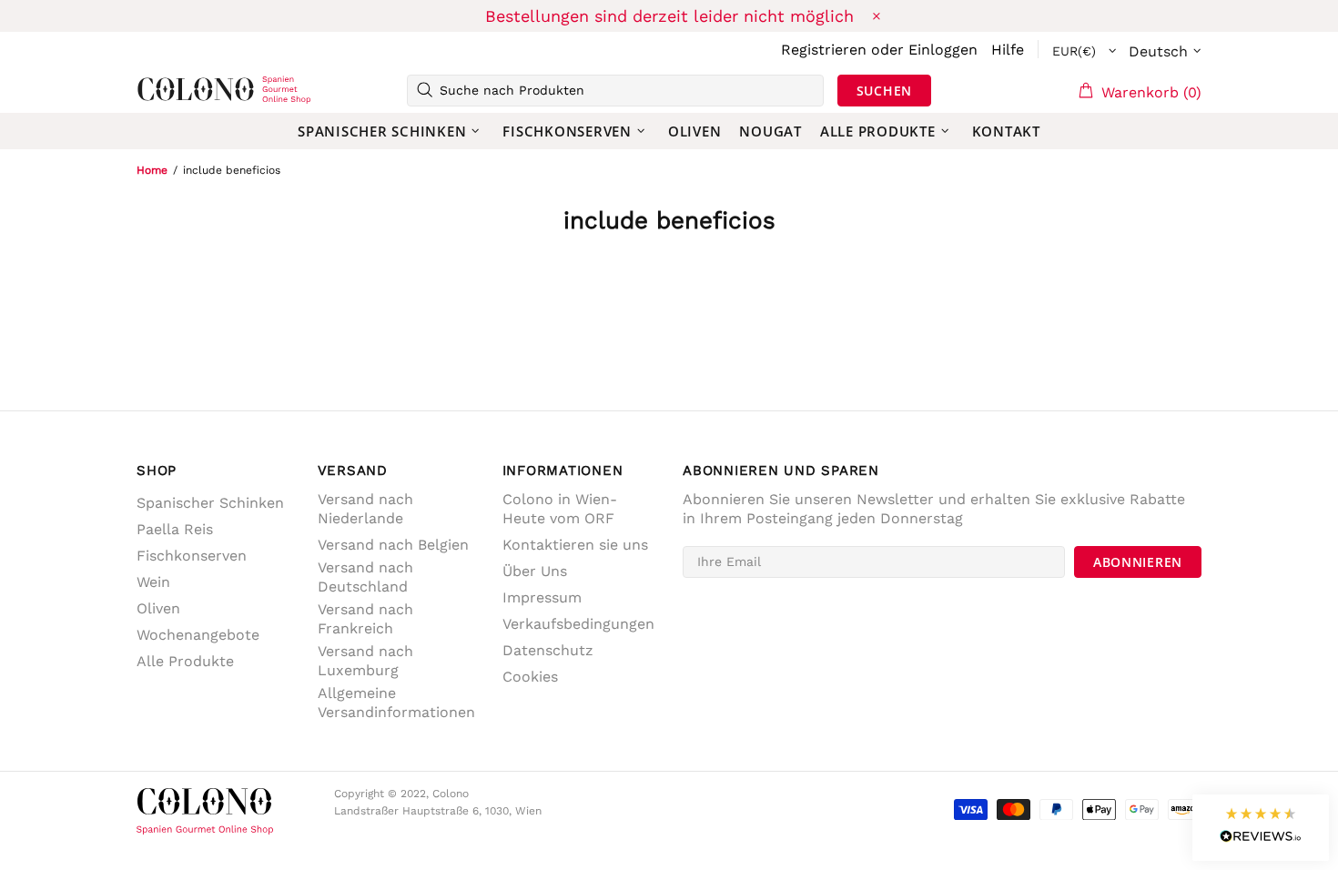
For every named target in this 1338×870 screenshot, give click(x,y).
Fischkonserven (192, 555)
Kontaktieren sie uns (575, 544)
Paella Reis (175, 529)
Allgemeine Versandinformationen (396, 702)
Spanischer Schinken (210, 502)
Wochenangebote (198, 634)
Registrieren (824, 49)
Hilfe (1007, 49)
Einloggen (943, 49)
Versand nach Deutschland (365, 577)
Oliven (158, 608)
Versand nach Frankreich (365, 619)
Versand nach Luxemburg (365, 660)
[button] (1260, 827)
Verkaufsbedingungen (578, 623)
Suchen (884, 90)
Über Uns (534, 571)
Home (152, 170)
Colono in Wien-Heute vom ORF (559, 509)
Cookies (530, 676)
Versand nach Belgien (393, 544)
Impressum (542, 597)
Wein (153, 582)
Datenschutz (547, 650)
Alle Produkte (185, 661)
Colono (166, 90)
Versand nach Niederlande (365, 509)
